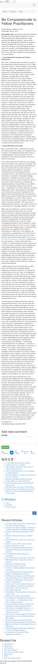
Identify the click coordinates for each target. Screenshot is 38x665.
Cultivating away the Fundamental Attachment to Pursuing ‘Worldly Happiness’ (20, 629)
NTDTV (6, 656)
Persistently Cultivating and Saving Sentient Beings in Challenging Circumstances (19, 573)
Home (5, 11)
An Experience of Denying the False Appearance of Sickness (17, 633)
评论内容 (4, 435)
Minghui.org (8, 646)
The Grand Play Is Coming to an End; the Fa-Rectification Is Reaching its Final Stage (20, 605)
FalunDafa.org (8, 644)
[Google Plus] (25, 452)
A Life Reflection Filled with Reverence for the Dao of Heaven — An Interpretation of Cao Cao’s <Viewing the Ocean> (20, 600)
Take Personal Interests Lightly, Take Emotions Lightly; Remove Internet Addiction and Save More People (21, 616)
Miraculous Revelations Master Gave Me (19, 479)
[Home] (2, 2)
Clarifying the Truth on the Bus (15, 465)
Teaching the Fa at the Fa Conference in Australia (19, 238)
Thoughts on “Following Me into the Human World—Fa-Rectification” (19, 581)
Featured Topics (11, 507)
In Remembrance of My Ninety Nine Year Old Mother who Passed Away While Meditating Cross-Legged (20, 491)
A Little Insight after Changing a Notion (18, 463)
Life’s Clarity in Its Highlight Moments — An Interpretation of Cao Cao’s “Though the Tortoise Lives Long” (19, 610)
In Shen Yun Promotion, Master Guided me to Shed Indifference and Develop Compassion (20, 585)
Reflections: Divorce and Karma (16, 566)
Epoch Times (8, 654)
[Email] (33, 452)
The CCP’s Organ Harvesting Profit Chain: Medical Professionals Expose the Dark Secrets (21, 621)
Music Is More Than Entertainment (17, 588)
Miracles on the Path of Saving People (18, 596)
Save (6, 447)
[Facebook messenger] (12, 452)
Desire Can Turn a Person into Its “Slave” (19, 544)
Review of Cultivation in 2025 (15, 546)
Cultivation (13, 11)
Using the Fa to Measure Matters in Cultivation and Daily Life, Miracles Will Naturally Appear (20, 529)
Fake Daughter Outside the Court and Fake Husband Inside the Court (19, 468)
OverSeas (9, 505)
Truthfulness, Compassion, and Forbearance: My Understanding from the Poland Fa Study (20, 577)
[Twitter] (17, 452)
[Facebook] (5, 452)
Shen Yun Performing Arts (12, 658)
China (21, 11)
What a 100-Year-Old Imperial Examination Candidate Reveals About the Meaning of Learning (19, 550)
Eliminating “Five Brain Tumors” (16, 564)
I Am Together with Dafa (13, 590)
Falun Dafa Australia (10, 650)
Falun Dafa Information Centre (14, 652)
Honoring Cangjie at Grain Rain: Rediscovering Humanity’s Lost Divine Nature (21, 525)
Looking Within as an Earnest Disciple (18, 481)
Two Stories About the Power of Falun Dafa (19, 487)
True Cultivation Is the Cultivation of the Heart (20, 558)
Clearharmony (8, 648)
